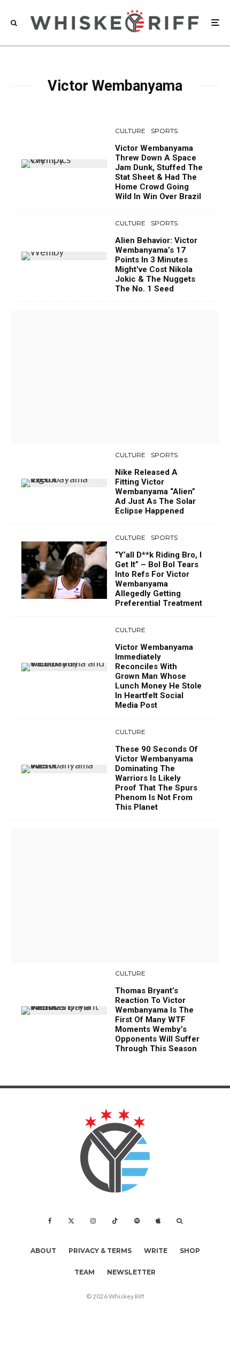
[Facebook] (50, 1221)
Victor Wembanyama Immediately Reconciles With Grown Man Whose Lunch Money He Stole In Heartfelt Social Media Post (158, 676)
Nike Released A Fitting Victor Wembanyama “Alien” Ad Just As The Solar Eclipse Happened (155, 491)
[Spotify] (137, 1221)
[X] (71, 1221)
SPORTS (164, 131)
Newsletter (131, 1272)
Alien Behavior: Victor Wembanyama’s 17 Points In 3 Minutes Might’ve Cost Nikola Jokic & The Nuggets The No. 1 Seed (156, 265)
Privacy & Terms (100, 1251)
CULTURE (130, 131)
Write (155, 1251)
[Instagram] (93, 1221)
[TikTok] (115, 1221)
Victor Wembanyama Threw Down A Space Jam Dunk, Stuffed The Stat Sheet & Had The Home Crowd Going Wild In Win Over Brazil (159, 172)
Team (84, 1272)
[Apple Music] (158, 1221)
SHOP (190, 1251)
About (43, 1251)
